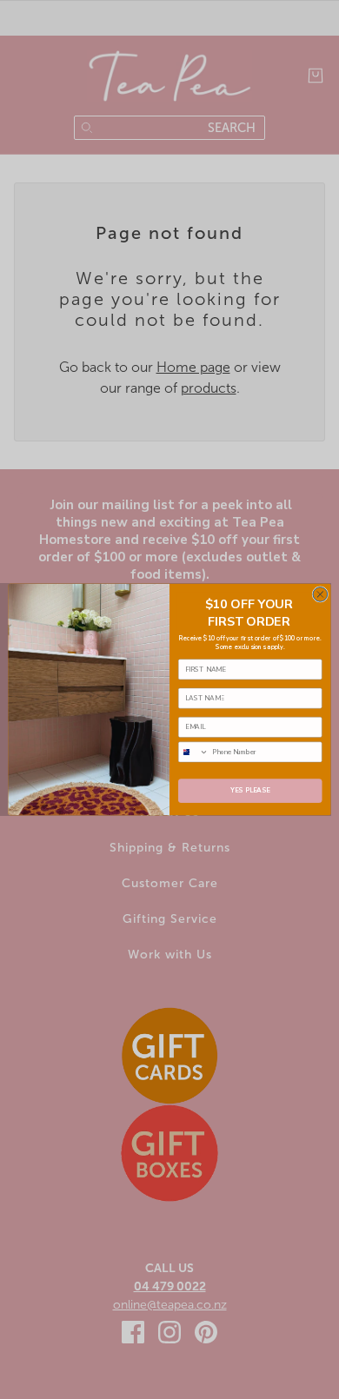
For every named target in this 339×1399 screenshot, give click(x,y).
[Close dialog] (320, 594)
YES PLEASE (250, 790)
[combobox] (193, 752)
